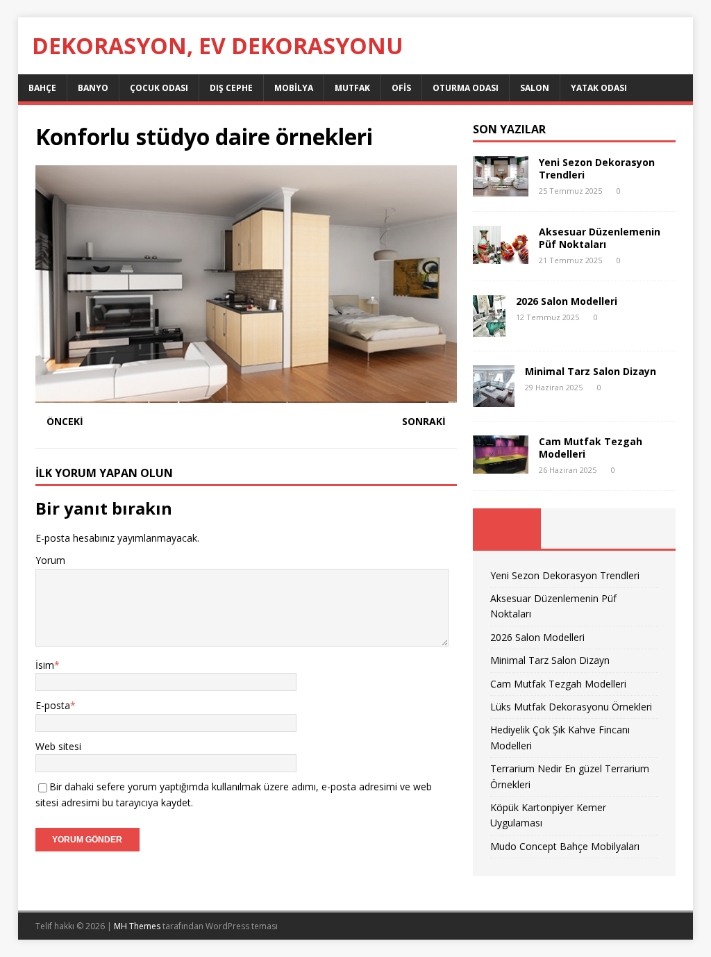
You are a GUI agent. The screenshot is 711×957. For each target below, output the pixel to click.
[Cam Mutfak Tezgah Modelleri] (500, 465)
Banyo (93, 88)
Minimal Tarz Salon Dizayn (590, 371)
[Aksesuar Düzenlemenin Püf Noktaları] (500, 256)
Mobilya (293, 88)
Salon (534, 88)
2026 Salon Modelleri (566, 301)
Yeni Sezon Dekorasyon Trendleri (597, 168)
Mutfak (352, 88)
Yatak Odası (599, 88)
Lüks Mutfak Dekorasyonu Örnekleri (571, 706)
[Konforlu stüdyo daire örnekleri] (246, 394)
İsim (44, 665)
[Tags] (574, 528)
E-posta (52, 705)
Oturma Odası (466, 88)
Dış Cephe (231, 88)
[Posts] (506, 528)
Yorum (50, 560)
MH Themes (137, 926)
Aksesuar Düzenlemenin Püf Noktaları (599, 238)
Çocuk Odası (159, 88)
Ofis (401, 88)
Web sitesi (58, 746)
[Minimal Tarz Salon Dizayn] (494, 398)
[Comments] (642, 528)
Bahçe (42, 88)
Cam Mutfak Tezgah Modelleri (590, 447)
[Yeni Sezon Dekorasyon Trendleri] (500, 188)
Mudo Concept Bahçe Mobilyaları (564, 846)
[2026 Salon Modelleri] (489, 328)
